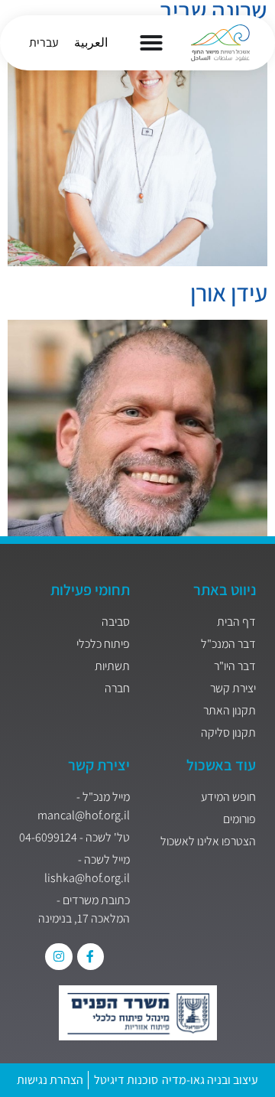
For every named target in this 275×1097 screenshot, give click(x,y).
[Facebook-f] (90, 956)
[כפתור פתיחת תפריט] (151, 43)
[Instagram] (58, 956)
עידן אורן (228, 292)
